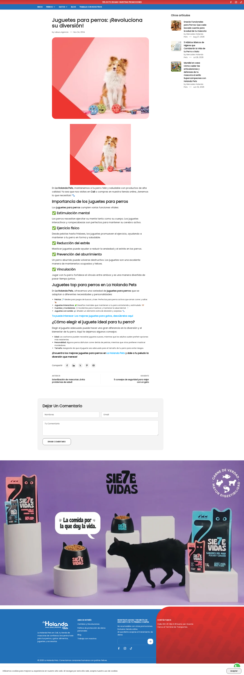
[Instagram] (236, 2)
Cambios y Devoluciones (89, 624)
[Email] (93, 365)
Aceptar (234, 671)
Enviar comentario (57, 441)
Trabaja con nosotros (87, 638)
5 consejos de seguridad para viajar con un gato (131, 380)
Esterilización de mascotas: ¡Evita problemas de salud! (68, 380)
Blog (79, 634)
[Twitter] (80, 365)
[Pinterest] (86, 365)
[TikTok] (241, 2)
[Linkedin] (73, 365)
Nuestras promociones (131, 2)
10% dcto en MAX (110, 2)
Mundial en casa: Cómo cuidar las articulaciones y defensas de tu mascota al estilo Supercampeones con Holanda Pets (195, 72)
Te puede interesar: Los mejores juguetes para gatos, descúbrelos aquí (92, 315)
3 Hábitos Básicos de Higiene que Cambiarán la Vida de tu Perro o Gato (194, 47)
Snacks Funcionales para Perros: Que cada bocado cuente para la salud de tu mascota (195, 26)
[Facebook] (231, 2)
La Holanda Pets (122, 285)
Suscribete (150, 641)
